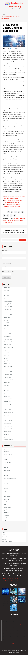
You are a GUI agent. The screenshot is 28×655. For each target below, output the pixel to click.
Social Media (7, 507)
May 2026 (6, 295)
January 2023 (7, 401)
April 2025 (6, 328)
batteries (15, 218)
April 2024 (6, 361)
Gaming (6, 483)
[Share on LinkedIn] (15, 212)
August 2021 (7, 434)
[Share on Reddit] (4, 215)
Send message (7, 277)
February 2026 (8, 301)
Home (4, 534)
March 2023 (7, 396)
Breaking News (8, 454)
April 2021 (6, 437)
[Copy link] (14, 215)
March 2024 (7, 363)
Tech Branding (14, 6)
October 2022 (7, 409)
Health (5, 486)
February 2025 (8, 333)
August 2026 (7, 287)
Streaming (6, 512)
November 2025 (8, 309)
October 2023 (7, 377)
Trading (6, 517)
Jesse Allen (7, 48)
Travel (5, 520)
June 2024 (6, 355)
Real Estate (7, 502)
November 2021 (8, 428)
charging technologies (16, 220)
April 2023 (6, 393)
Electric (6, 467)
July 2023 (6, 385)
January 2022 (7, 423)
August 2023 (7, 382)
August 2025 (7, 317)
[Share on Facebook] (8, 212)
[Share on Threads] (11, 215)
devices (4, 222)
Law (5, 494)
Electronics (7, 470)
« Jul (13, 643)
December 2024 (8, 339)
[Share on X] (12, 212)
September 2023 (8, 380)
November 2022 (8, 407)
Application (7, 449)
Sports (5, 510)
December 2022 (8, 404)
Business (6, 457)
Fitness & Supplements (10, 478)
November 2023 (8, 374)
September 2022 (8, 412)
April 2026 (6, 298)
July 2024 (6, 352)
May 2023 (6, 390)
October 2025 (7, 312)
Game (5, 480)
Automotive (7, 451)
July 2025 (6, 320)
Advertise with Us (7, 541)
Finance (6, 475)
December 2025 (8, 306)
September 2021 (8, 431)
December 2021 (8, 426)
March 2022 (7, 418)
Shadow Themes (15, 652)
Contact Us (5, 532)
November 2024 (8, 342)
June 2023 (6, 388)
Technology (10, 222)
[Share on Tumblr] (7, 215)
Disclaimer (5, 539)
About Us (4, 537)
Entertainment (8, 472)
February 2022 (8, 420)
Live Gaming (7, 496)
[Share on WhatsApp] (18, 212)
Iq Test (6, 491)
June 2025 (6, 323)
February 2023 (8, 399)
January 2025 (7, 336)
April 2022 (6, 415)
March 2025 (7, 331)
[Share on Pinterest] (22, 212)
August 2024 (7, 350)
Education (6, 465)
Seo (5, 504)
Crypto (6, 459)
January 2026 (7, 304)
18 (6, 633)
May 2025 (6, 325)
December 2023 (8, 371)
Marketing (6, 499)
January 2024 (7, 369)
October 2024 (7, 344)
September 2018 (8, 439)
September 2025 (8, 314)
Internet (6, 488)
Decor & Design (8, 462)
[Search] (22, 240)
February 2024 (8, 366)
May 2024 (6, 358)
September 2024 (8, 347)
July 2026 (6, 290)
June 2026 (6, 293)
